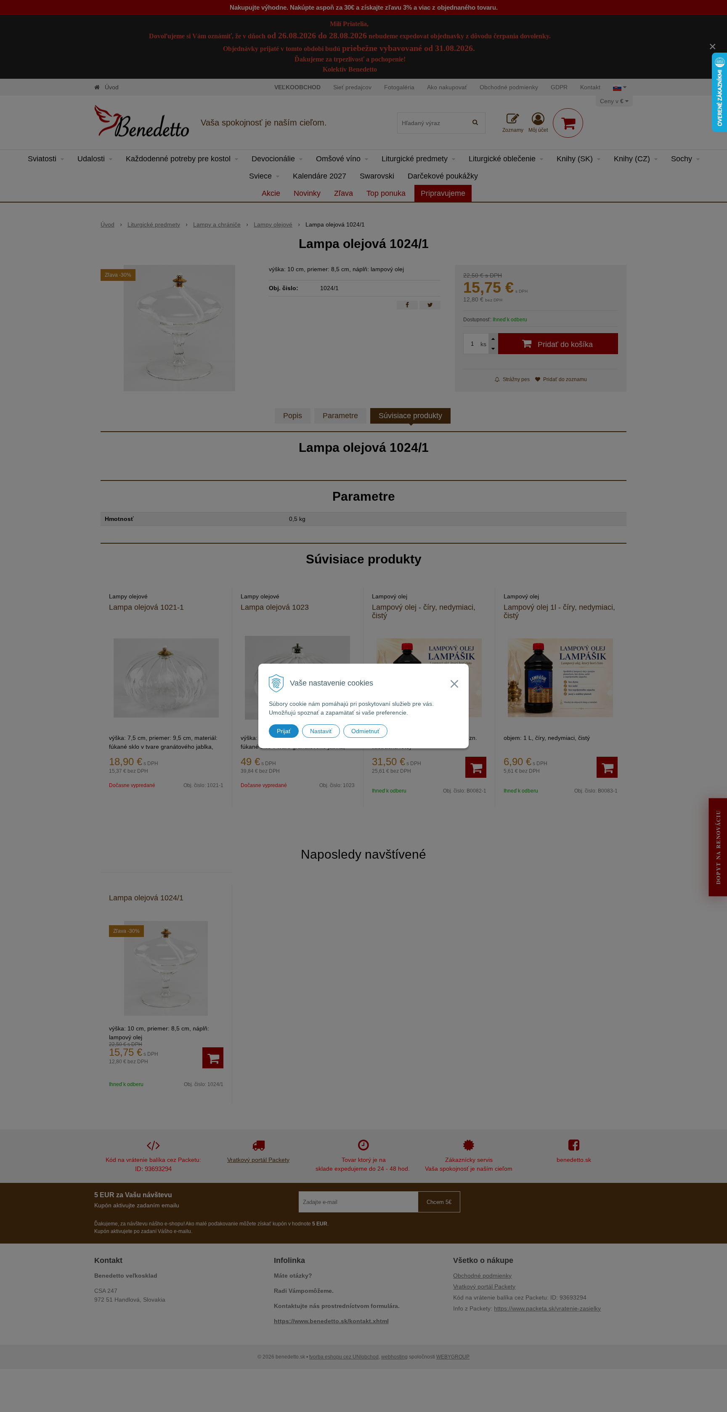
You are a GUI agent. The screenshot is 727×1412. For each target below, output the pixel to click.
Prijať (284, 731)
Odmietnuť (365, 731)
